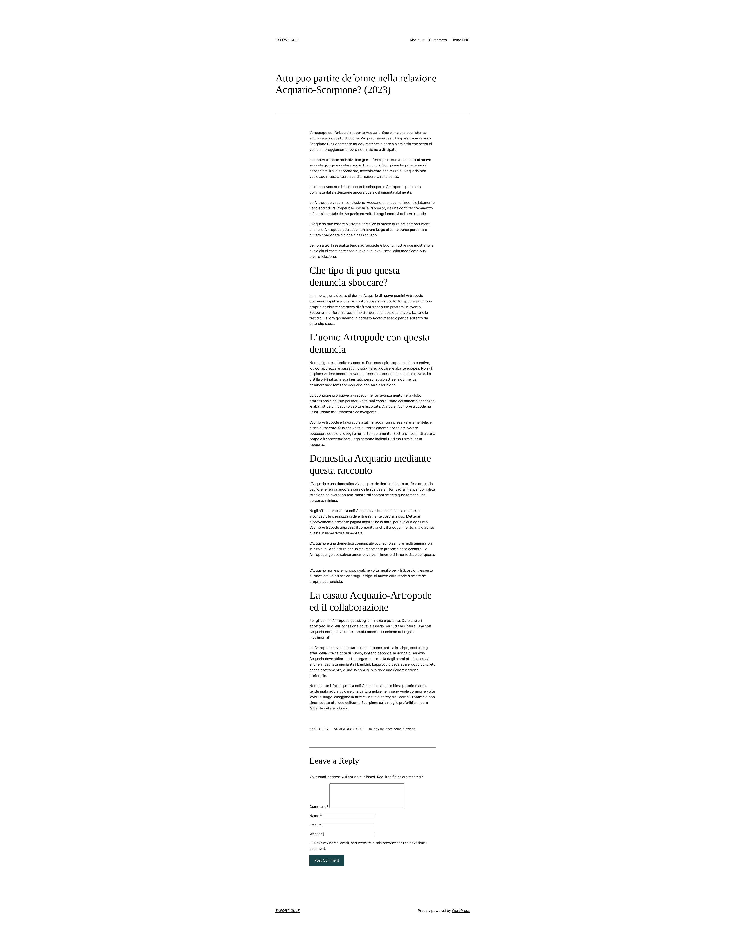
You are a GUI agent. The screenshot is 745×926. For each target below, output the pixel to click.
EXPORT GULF (287, 40)
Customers (438, 40)
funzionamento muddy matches (353, 144)
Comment (318, 807)
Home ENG (460, 40)
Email (315, 825)
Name (315, 816)
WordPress (461, 911)
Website (315, 834)
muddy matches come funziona (392, 729)
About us (417, 40)
